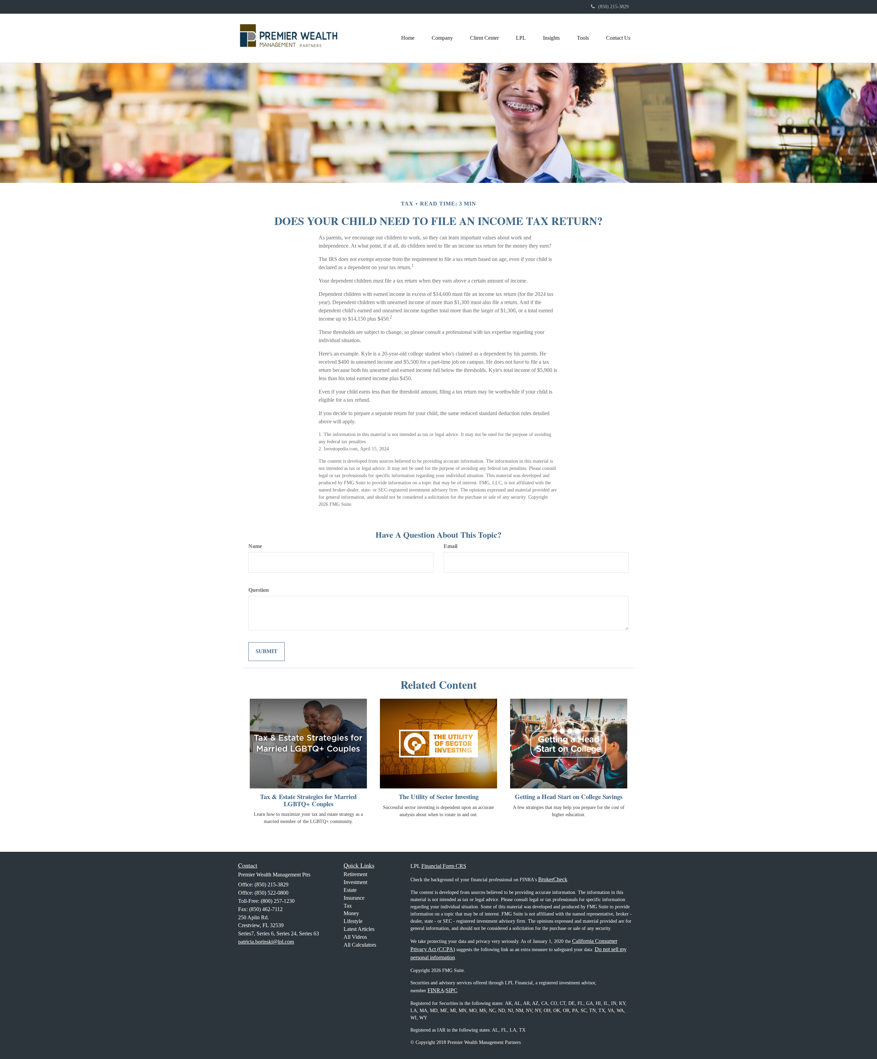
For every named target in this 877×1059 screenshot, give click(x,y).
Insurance (354, 898)
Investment (355, 882)
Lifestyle (353, 921)
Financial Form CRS (443, 866)
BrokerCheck (552, 879)
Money (351, 913)
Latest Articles (359, 929)
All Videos (355, 937)
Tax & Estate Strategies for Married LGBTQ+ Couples (308, 800)
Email (450, 546)
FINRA (436, 990)
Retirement (355, 874)
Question (258, 590)
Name (255, 546)
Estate (350, 890)
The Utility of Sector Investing (439, 796)
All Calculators (360, 945)
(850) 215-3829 (613, 6)
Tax (348, 906)
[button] (442, 38)
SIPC (451, 990)
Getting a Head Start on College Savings (568, 796)
